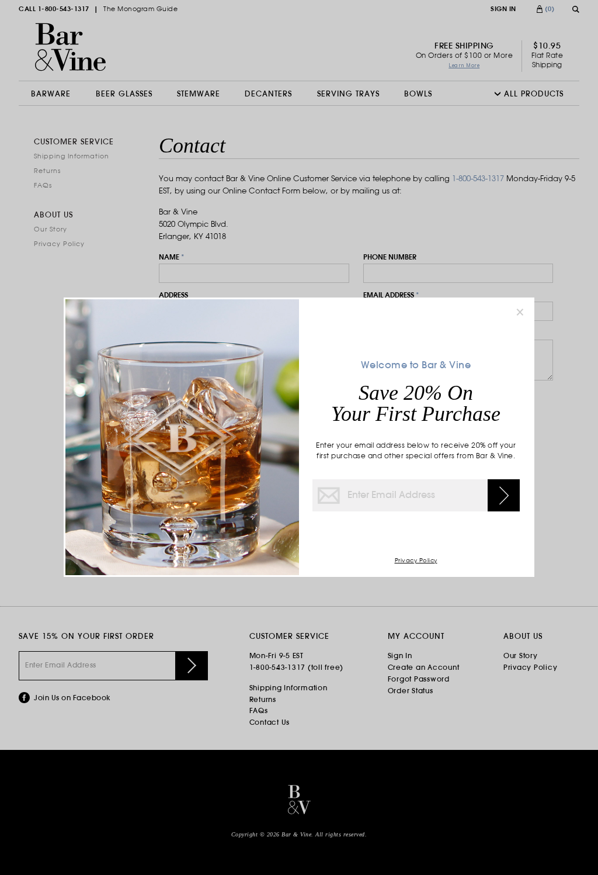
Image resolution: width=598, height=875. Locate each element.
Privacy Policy (416, 561)
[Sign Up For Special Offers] (504, 495)
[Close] (520, 312)
